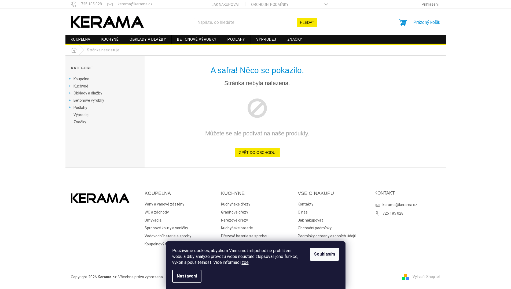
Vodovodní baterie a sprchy (168, 236)
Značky (79, 122)
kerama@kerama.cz (400, 205)
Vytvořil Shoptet (426, 277)
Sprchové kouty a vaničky (166, 228)
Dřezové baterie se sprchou (245, 236)
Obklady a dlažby (87, 93)
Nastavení (187, 276)
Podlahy (80, 107)
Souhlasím (324, 254)
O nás (303, 212)
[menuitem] (80, 39)
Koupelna (81, 79)
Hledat (307, 22)
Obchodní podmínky (270, 4)
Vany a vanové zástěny (164, 204)
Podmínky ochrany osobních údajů (327, 236)
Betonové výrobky (88, 100)
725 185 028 (393, 213)
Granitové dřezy (234, 212)
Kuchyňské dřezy (235, 204)
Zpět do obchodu (257, 152)
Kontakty (305, 204)
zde (245, 262)
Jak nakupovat (225, 4)
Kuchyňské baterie (237, 228)
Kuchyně (80, 86)
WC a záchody (157, 212)
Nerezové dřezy (234, 220)
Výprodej (81, 115)
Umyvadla (153, 220)
